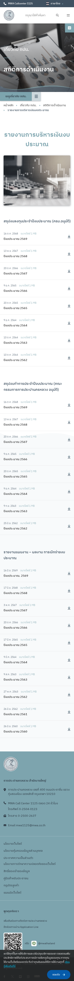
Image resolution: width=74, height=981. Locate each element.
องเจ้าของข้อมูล (20, 871)
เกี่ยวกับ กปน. (28, 105)
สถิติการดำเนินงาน (54, 105)
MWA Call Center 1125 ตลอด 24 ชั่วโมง (33, 803)
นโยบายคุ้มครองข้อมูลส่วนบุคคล (23, 850)
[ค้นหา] (57, 15)
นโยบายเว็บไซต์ (13, 843)
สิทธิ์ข (7, 871)
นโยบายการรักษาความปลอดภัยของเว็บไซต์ (30, 864)
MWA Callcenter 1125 (20, 3)
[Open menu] (68, 15)
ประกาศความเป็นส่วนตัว (18, 858)
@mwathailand (46, 943)
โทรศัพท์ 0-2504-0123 (22, 809)
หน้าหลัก (8, 105)
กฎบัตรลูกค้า (11, 885)
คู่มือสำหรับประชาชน (16, 878)
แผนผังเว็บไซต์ (12, 892)
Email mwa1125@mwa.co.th (26, 825)
